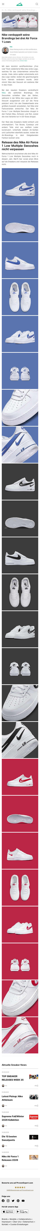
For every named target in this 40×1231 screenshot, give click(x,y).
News (6, 10)
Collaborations (24, 1219)
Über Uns (17, 1222)
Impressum (6, 1222)
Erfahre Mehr (23, 60)
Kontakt (5, 1224)
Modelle (13, 1219)
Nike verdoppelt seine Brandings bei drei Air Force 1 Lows (23, 10)
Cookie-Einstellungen (19, 1224)
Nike (4, 93)
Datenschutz (28, 1222)
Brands (5, 1219)
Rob (11, 47)
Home (3, 10)
